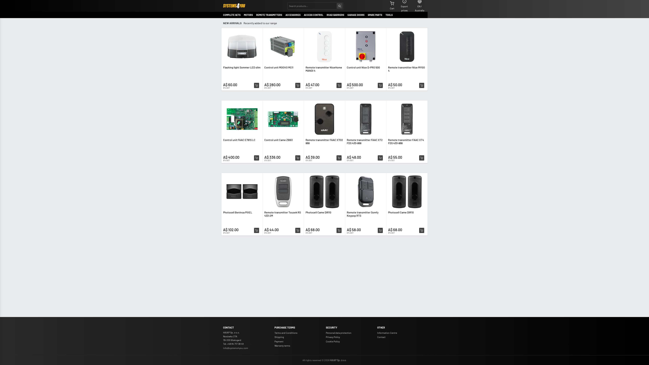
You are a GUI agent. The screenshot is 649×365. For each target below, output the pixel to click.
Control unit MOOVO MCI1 (278, 67)
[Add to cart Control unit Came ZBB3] (297, 158)
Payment (278, 341)
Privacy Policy (333, 337)
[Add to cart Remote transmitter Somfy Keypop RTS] (380, 230)
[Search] (339, 6)
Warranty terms (282, 345)
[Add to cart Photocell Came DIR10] (339, 230)
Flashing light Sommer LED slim (241, 67)
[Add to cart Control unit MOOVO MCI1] (297, 85)
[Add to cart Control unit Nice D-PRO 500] (380, 85)
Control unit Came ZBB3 (278, 139)
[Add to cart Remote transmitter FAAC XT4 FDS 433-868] (421, 158)
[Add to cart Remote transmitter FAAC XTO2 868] (339, 158)
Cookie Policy (333, 341)
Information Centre (387, 332)
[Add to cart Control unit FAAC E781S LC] (256, 158)
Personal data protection (338, 332)
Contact (381, 337)
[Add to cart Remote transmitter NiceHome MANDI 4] (339, 85)
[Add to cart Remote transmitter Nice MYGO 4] (421, 85)
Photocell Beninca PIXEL (237, 212)
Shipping (279, 337)
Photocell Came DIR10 (318, 212)
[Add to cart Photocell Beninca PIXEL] (256, 230)
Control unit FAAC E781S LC (239, 139)
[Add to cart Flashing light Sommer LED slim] (256, 85)
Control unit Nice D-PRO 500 (363, 67)
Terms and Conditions (285, 332)
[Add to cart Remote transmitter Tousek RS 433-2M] (297, 230)
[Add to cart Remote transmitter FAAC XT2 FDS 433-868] (380, 158)
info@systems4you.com (235, 348)
